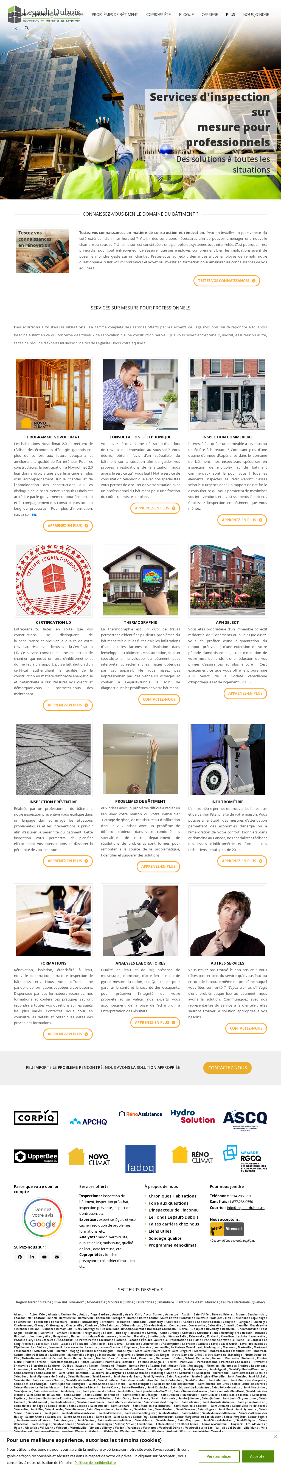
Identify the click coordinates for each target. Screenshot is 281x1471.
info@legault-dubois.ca (246, 1207)
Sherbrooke (221, 1373)
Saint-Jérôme (211, 1398)
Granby (174, 1333)
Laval (214, 1344)
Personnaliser (219, 1456)
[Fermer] (275, 1436)
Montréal (200, 1351)
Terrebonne (145, 1424)
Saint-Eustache (157, 1387)
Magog (74, 1351)
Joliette (153, 1336)
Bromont (108, 1322)
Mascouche (23, 1351)
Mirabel (87, 1351)
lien (32, 514)
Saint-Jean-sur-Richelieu (99, 1391)
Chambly (259, 1322)
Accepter (258, 1456)
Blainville (202, 1318)
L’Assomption (170, 1344)
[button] (27, 28)
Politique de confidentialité (95, 1463)
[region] (140, 1451)
